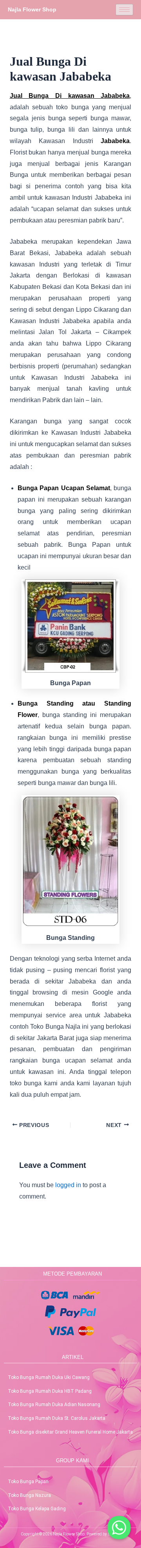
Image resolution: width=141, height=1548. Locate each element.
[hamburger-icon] (124, 9)
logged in (68, 1185)
